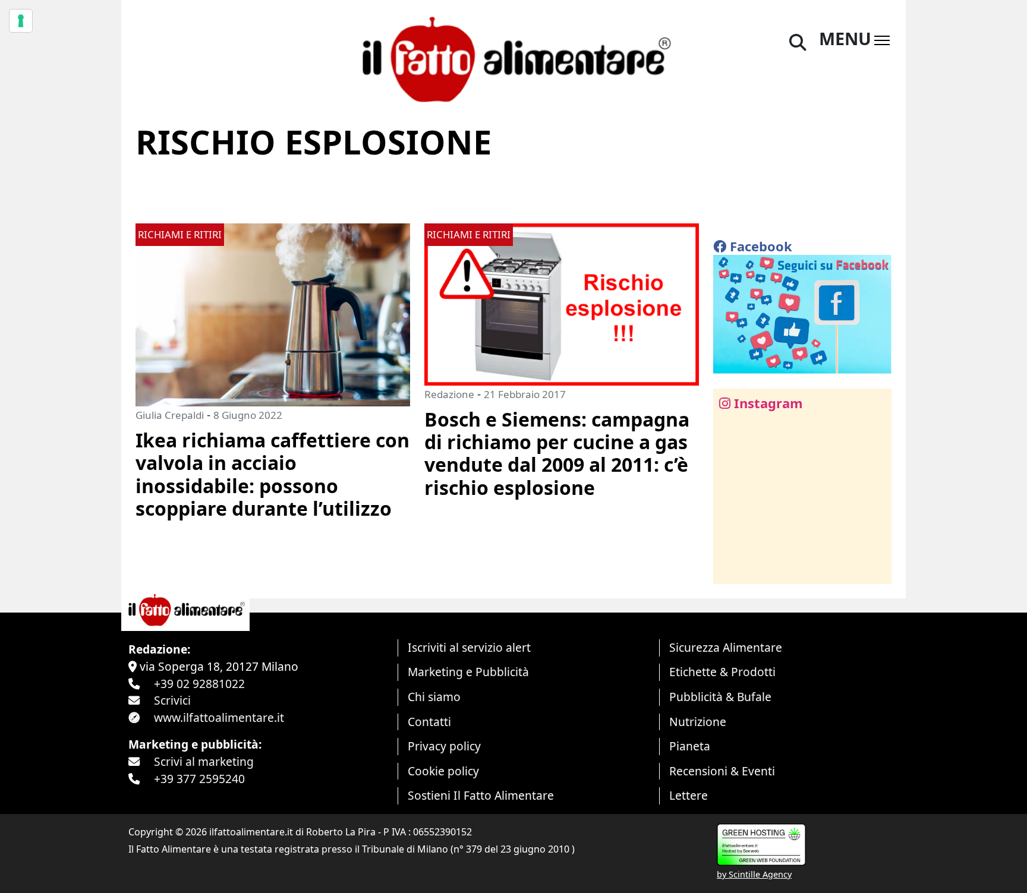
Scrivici (172, 700)
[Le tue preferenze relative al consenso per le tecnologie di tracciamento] (21, 21)
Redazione (449, 394)
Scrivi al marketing (204, 761)
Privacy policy (444, 746)
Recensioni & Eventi (722, 771)
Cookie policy (443, 771)
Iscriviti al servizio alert (469, 647)
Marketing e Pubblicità (468, 672)
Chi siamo (434, 697)
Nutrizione (697, 722)
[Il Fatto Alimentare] (513, 58)
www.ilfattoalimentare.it (219, 717)
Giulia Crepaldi (170, 415)
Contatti (429, 722)
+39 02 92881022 (199, 684)
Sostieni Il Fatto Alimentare (481, 795)
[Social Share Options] (731, 568)
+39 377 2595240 (199, 779)
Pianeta (689, 746)
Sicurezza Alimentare (725, 647)
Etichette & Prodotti (722, 672)
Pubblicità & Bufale (720, 697)
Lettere (688, 795)
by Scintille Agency (754, 874)
